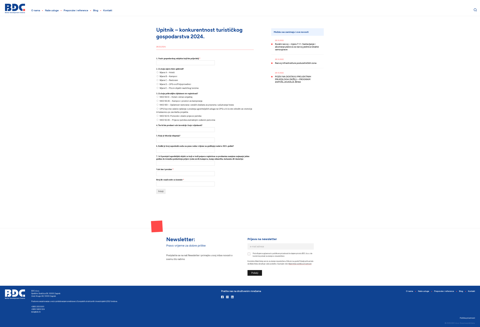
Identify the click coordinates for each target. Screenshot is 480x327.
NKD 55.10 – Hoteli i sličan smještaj (176, 97)
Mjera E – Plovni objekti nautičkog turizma (179, 88)
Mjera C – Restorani (169, 80)
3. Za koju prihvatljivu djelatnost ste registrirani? (177, 93)
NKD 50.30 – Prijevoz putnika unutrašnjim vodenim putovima (187, 120)
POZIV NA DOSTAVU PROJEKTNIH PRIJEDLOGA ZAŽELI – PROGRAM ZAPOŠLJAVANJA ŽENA (293, 79)
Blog (95, 10)
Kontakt (107, 10)
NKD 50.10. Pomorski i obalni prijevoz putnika (180, 116)
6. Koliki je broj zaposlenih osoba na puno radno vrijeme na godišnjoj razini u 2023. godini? (195, 146)
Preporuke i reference (76, 10)
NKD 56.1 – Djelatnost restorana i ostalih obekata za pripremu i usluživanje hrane (197, 105)
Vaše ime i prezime (165, 169)
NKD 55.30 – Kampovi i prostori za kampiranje (181, 101)
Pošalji (161, 191)
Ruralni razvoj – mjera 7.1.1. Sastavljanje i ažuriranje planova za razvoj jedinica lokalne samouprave (297, 47)
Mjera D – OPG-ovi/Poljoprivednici (175, 84)
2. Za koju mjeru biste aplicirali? (170, 69)
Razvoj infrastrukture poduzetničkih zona (295, 63)
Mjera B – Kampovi (168, 76)
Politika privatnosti (467, 318)
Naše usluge (52, 10)
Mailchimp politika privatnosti (300, 264)
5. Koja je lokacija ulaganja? (168, 136)
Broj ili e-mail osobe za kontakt (170, 180)
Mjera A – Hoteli (167, 72)
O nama (35, 10)
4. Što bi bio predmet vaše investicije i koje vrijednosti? (179, 125)
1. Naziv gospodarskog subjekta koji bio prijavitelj (178, 58)
